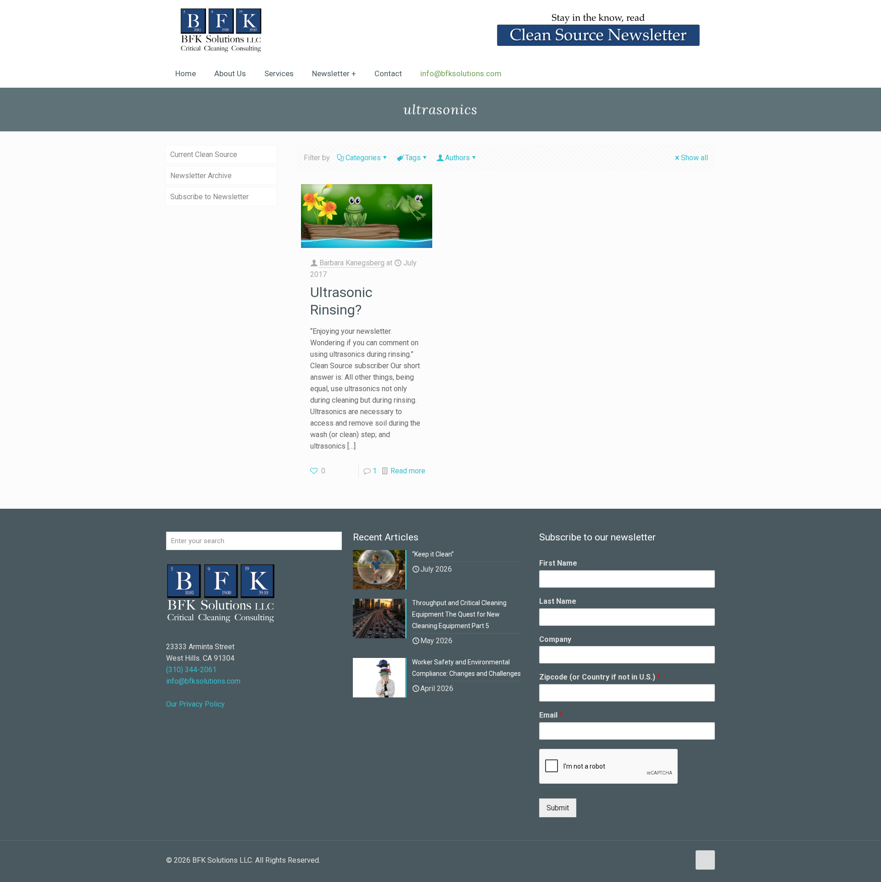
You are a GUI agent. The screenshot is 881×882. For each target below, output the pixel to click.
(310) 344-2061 (191, 669)
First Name (558, 563)
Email (551, 715)
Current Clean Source (203, 154)
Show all (694, 157)
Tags (413, 157)
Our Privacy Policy (195, 704)
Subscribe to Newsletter (209, 196)
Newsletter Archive (201, 175)
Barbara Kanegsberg (352, 262)
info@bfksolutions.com (203, 681)
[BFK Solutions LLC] (221, 30)
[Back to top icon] (705, 860)
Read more (407, 470)
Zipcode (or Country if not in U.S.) (599, 677)
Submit (557, 807)
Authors (457, 157)
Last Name (557, 601)
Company (555, 639)
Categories (363, 157)
